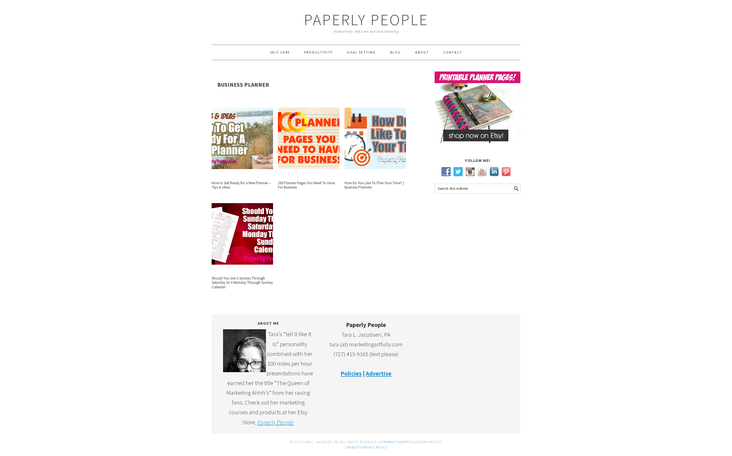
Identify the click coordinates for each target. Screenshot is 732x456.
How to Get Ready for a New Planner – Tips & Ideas (241, 185)
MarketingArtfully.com (405, 442)
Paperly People (366, 19)
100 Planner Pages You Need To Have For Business (306, 185)
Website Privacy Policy (367, 447)
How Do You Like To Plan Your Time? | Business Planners (374, 185)
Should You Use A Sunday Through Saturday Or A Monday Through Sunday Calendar (242, 283)
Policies (351, 373)
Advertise (378, 373)
